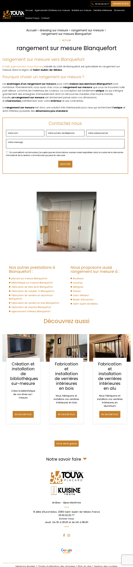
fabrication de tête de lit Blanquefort (32, 287)
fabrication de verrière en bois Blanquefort (35, 303)
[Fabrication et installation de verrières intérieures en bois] (66, 379)
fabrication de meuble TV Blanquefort (32, 291)
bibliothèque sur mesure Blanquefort (32, 282)
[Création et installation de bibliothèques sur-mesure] (23, 379)
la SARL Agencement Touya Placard (22, 66)
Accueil (29, 10)
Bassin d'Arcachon (83, 299)
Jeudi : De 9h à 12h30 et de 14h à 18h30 (66, 522)
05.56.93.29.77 (102, 3)
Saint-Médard (81, 295)
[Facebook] (64, 535)
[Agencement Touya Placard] (13, 14)
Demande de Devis (121, 3)
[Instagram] (68, 535)
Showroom (119, 10)
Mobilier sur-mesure (81, 10)
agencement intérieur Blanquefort (30, 311)
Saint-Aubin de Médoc (85, 303)
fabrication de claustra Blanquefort (31, 307)
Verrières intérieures (102, 10)
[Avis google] (66, 550)
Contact (45, 18)
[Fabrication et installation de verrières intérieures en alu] (110, 379)
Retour (66, 40)
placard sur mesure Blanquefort (29, 278)
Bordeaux (78, 278)
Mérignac (78, 287)
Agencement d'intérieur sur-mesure (52, 10)
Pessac (77, 291)
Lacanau (78, 282)
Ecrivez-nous (66, 520)
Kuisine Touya (32, 18)
